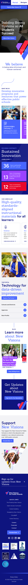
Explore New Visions (13, 7)
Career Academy (14, 509)
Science (6, 231)
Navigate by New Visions (14, 512)
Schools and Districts (8, 304)
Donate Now (6, 440)
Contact (14, 528)
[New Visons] (5, 2)
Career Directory (14, 518)
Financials (14, 525)
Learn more (6, 159)
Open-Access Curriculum (14, 505)
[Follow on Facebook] (9, 538)
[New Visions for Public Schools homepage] (14, 493)
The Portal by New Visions (14, 502)
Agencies (5, 310)
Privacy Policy (14, 577)
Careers (14, 522)
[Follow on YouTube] (18, 538)
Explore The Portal (8, 298)
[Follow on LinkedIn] (15, 538)
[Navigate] (24, 2)
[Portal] (15, 2)
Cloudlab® (14, 515)
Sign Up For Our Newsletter (14, 398)
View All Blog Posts (14, 371)
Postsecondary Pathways (9, 127)
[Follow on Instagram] (12, 538)
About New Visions (8, 38)
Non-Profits (5, 315)
